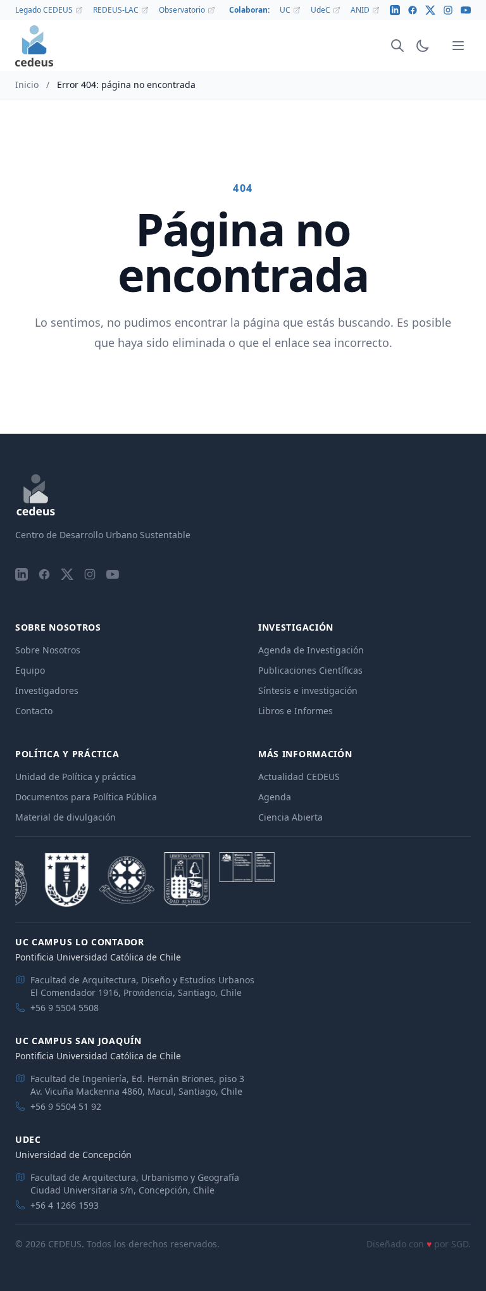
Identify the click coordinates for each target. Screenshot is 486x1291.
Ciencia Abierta (290, 817)
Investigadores (46, 690)
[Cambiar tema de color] (422, 45)
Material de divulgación (65, 817)
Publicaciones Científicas (310, 670)
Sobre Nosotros (47, 650)
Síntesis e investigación (308, 690)
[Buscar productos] (397, 45)
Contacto (34, 711)
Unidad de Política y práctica (75, 777)
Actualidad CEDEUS (299, 777)
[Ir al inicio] (34, 45)
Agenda (274, 797)
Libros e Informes (295, 711)
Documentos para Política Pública (86, 797)
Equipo (30, 670)
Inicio (27, 85)
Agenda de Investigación (311, 650)
